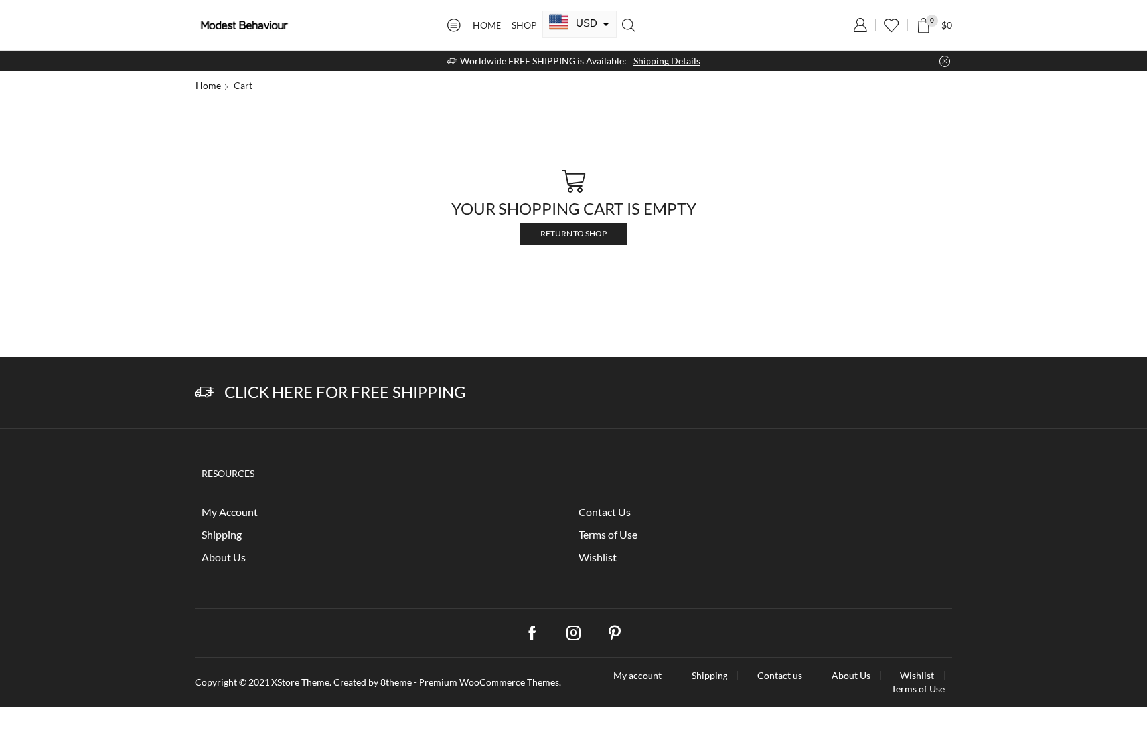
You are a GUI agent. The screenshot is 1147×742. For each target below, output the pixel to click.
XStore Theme (300, 682)
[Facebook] (532, 633)
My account (637, 675)
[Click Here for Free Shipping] (204, 392)
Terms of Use (608, 534)
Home (487, 25)
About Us (224, 557)
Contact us (779, 675)
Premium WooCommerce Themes (489, 682)
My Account (230, 512)
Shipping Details (666, 60)
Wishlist (598, 557)
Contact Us (605, 512)
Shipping (222, 534)
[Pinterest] (614, 633)
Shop (524, 25)
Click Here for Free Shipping (345, 391)
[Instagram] (573, 633)
